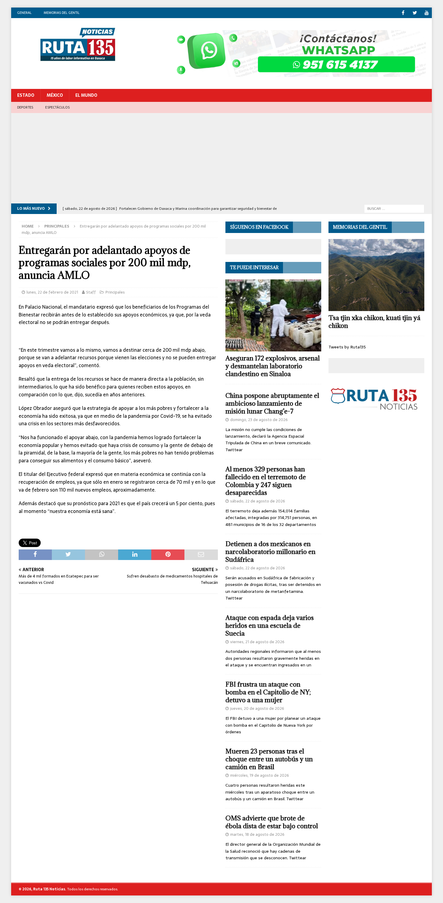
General (24, 12)
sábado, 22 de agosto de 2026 (257, 501)
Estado (25, 95)
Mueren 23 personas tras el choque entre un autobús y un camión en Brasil (269, 759)
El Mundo (86, 95)
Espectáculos (57, 107)
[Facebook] (403, 13)
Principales (115, 292)
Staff (91, 292)
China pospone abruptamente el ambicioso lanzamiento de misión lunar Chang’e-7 (272, 403)
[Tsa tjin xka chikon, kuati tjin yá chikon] (376, 275)
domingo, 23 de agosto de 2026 (259, 420)
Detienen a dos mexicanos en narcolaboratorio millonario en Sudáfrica (270, 552)
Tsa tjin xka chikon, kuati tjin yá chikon (374, 322)
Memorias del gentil (62, 12)
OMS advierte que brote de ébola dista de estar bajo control (271, 822)
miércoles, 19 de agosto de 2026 (259, 775)
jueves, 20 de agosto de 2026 (257, 708)
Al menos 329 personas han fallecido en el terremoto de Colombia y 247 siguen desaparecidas (265, 481)
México (55, 95)
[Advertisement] (221, 158)
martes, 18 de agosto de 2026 (257, 834)
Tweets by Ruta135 (347, 347)
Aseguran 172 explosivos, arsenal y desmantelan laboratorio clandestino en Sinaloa (272, 366)
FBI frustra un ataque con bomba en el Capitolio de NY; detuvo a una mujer (268, 692)
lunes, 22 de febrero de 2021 (52, 292)
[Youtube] (426, 13)
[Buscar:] (394, 208)
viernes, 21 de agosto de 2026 (257, 642)
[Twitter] (415, 13)
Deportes (25, 107)
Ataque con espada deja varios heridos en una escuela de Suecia (269, 625)
